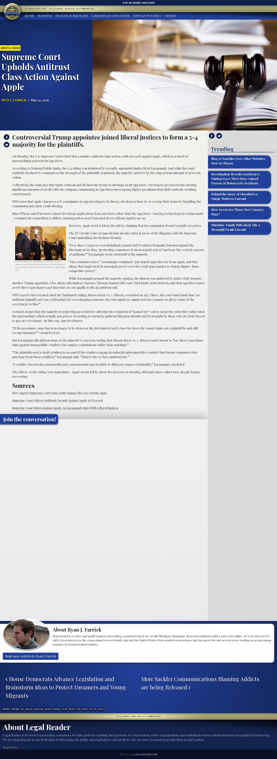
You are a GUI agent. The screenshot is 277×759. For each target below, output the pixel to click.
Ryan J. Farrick (14, 100)
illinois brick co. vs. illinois (75, 709)
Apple (22, 709)
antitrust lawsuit (6, 709)
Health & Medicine (71, 16)
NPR (95, 709)
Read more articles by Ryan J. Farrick (30, 656)
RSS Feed (125, 3)
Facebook (135, 3)
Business (44, 16)
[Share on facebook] (6, 137)
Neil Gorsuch (85, 709)
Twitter (148, 3)
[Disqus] (104, 474)
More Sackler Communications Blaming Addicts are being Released (200, 683)
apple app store (29, 709)
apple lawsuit (48, 709)
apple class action (38, 709)
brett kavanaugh (56, 709)
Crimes (170, 16)
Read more (10, 747)
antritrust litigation (15, 709)
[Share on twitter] (6, 144)
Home (29, 16)
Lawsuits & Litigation (110, 16)
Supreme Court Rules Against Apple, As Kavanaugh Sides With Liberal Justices (65, 408)
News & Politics (147, 16)
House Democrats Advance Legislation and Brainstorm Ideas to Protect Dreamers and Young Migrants (65, 687)
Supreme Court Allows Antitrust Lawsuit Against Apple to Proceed (57, 400)
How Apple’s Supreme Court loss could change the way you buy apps (59, 393)
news (91, 709)
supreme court (101, 709)
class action (64, 709)
